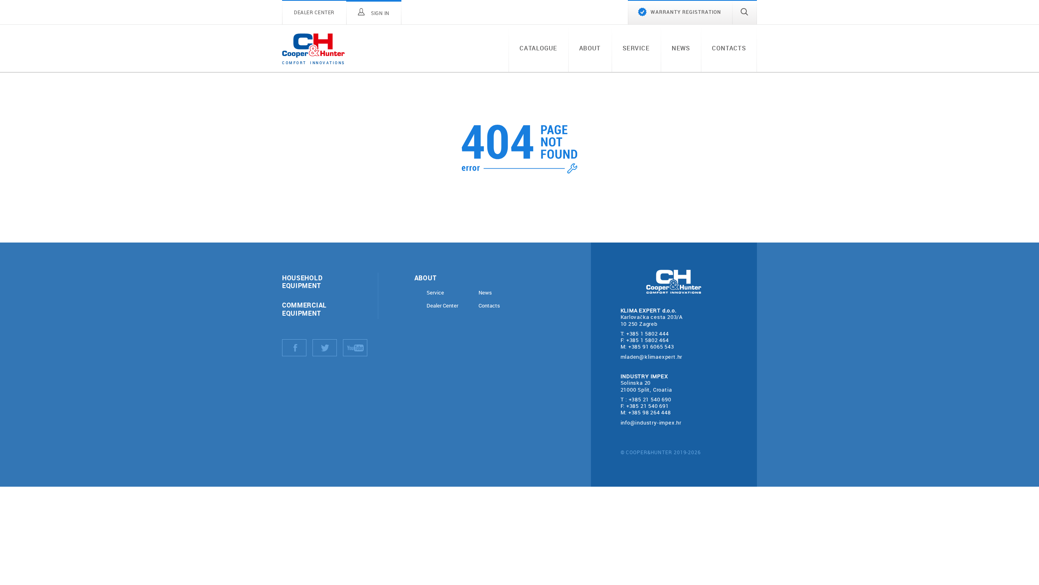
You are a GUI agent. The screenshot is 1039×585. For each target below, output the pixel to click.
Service (636, 48)
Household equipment (302, 281)
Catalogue (538, 48)
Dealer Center (442, 305)
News (681, 48)
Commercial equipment (304, 308)
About (590, 48)
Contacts (729, 48)
